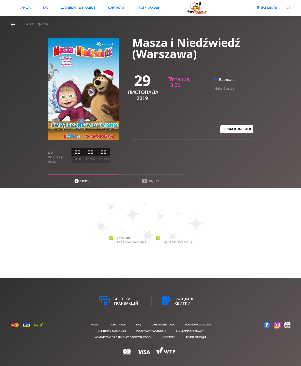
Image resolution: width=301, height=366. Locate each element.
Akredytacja (118, 324)
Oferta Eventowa (163, 324)
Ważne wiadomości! (198, 324)
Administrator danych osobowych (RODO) (123, 337)
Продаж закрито (237, 129)
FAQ (46, 7)
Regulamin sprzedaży (190, 331)
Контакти (116, 7)
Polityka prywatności (151, 331)
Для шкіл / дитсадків (78, 7)
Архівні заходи (148, 7)
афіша (25, 7)
